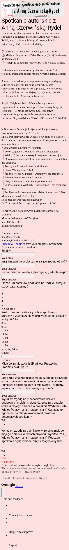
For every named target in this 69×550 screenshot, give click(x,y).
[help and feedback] (3, 492)
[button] (34, 458)
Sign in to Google (11, 243)
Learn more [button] (55, 243)
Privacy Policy (32, 471)
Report (43, 478)
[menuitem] (38, 510)
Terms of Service (11, 471)
